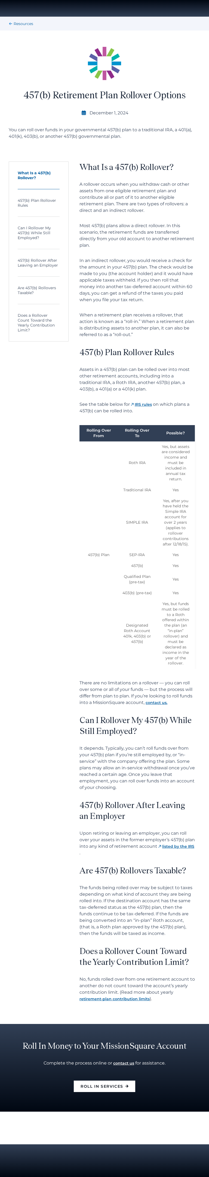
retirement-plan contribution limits (114, 998)
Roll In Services (102, 1086)
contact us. (156, 702)
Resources (23, 23)
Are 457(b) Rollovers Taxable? (37, 290)
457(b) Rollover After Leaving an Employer (38, 263)
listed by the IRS (178, 846)
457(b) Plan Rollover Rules (37, 203)
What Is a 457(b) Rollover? (34, 175)
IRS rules (143, 404)
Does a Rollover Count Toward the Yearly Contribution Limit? (36, 323)
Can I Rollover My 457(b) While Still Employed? (34, 232)
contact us (123, 1063)
